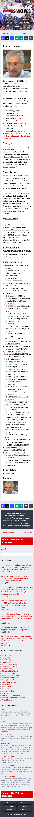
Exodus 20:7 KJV (6, 734)
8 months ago (14, 762)
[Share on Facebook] (12, 38)
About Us (24, 803)
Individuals (24, 19)
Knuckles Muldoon (9, 777)
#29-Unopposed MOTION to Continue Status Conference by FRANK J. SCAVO (15, 371)
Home (9, 19)
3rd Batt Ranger (7, 756)
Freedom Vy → (28, 33)
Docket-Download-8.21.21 (13, 273)
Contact (9, 806)
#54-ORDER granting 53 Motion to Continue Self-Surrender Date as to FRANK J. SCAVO (17, 462)
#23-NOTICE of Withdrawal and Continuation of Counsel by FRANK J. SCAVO (17, 328)
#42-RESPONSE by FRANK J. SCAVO (17, 412)
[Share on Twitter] (7, 38)
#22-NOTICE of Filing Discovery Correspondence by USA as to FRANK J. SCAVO (16, 321)
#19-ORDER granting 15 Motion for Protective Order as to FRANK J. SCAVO (17, 308)
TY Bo (3, 721)
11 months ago (16, 786)
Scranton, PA (22, 118)
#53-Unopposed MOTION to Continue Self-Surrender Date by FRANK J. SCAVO (16, 455)
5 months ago (19, 753)
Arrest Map (24, 23)
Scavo (17, 113)
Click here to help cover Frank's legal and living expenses (17, 135)
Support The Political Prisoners (13, 541)
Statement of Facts (11, 278)
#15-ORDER (8, 293)
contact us (16, 523)
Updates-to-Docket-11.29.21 (14, 271)
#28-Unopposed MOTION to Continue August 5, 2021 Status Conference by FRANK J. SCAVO (15, 364)
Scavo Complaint (10, 276)
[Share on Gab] (17, 38)
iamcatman (5, 743)
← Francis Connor (7, 33)
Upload (24, 810)
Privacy (24, 806)
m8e (2, 710)
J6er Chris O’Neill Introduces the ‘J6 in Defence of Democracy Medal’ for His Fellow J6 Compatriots (16, 760)
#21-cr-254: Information (13, 281)
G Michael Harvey (15, 121)
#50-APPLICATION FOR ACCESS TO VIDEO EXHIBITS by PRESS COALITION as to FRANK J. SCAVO (17, 442)
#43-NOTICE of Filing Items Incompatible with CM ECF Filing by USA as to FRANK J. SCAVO (17, 417)
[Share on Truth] (3, 38)
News (9, 23)
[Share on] (21, 38)
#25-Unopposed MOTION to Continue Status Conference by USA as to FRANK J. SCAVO (17, 341)
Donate (17, 26)
